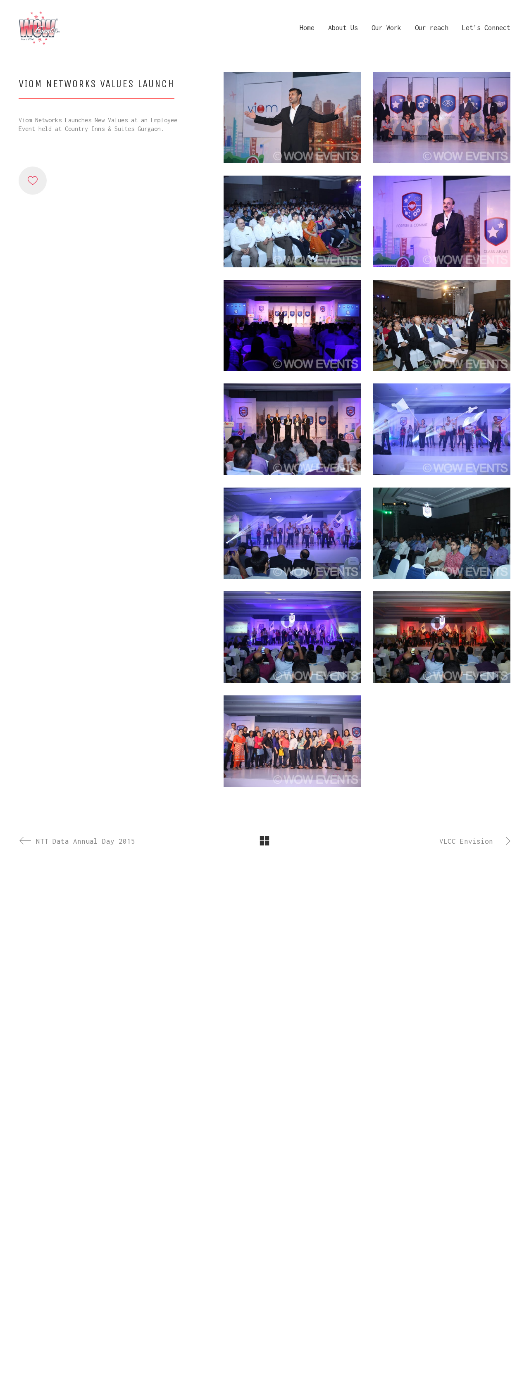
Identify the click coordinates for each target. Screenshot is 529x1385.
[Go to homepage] (39, 27)
